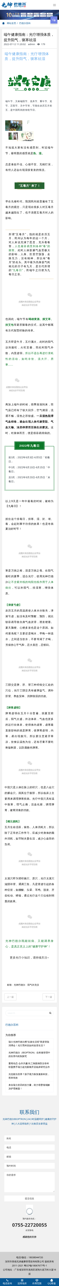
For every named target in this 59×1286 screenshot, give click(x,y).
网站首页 (11, 23)
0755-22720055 (29, 1260)
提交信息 (29, 1198)
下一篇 (48, 996)
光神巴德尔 (19, 984)
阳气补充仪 (33, 984)
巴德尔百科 (25, 23)
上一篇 (10, 996)
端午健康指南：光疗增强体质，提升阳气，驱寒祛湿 (27, 56)
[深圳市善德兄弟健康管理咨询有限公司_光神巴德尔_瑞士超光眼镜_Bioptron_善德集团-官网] (14, 5)
